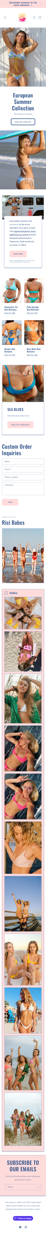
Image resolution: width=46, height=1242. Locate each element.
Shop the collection (23, 122)
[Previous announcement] (5, 4)
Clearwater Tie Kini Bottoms (11, 308)
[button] (5, 17)
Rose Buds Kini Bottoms (34, 350)
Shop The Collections (20, 425)
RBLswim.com (19, 1239)
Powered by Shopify (30, 1239)
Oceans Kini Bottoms (9, 350)
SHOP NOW (18, 254)
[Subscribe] (38, 1187)
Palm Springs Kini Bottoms (33, 308)
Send (10, 502)
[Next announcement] (41, 4)
